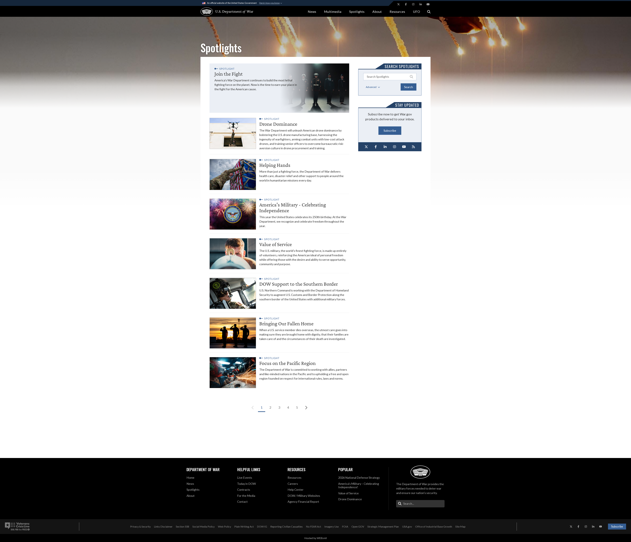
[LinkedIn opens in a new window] (420, 4)
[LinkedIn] (385, 147)
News (312, 11)
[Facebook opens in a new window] (405, 4)
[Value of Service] (279, 251)
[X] (366, 147)
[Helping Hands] (279, 172)
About (377, 11)
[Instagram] (394, 147)
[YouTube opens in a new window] (428, 4)
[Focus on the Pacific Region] (279, 370)
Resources (397, 11)
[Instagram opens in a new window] (413, 4)
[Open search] (429, 11)
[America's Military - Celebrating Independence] (279, 212)
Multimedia (332, 11)
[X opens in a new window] (398, 4)
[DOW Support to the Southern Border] (279, 291)
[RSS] (413, 147)
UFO (416, 11)
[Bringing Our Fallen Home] (279, 331)
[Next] (306, 407)
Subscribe (390, 130)
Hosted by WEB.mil (315, 538)
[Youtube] (404, 147)
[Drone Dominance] (279, 133)
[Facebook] (376, 147)
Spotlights (356, 11)
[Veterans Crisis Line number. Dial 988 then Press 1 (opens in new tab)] (17, 526)
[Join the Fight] (279, 88)
